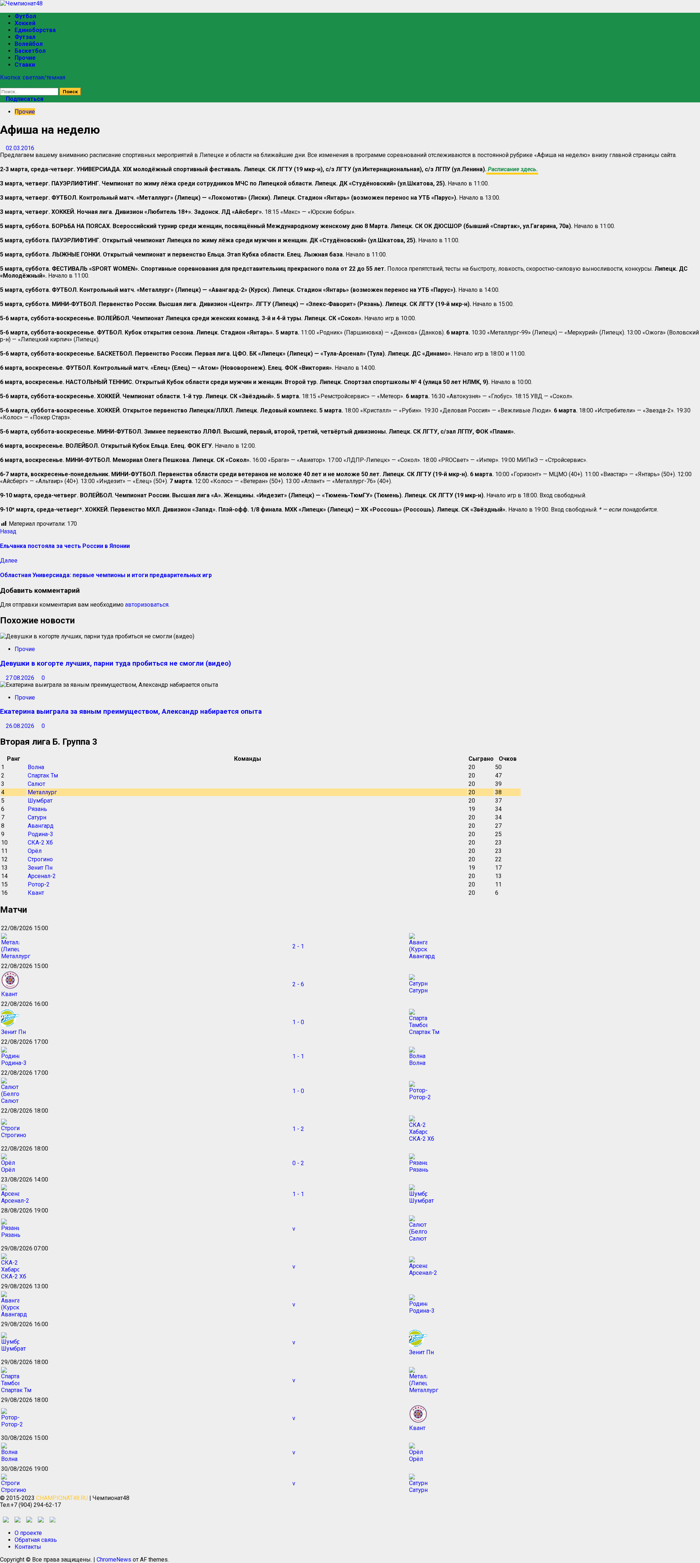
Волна (36, 767)
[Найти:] (30, 91)
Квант (36, 892)
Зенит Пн (40, 867)
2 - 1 (298, 946)
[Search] (2, 84)
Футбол (25, 16)
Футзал (25, 37)
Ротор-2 (39, 884)
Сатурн (37, 817)
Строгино (40, 859)
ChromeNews (114, 1559)
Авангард (41, 825)
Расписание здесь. (512, 169)
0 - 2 (298, 1163)
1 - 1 (298, 1056)
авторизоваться (146, 604)
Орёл (35, 850)
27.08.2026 (21, 677)
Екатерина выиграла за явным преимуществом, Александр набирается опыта (131, 712)
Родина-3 (40, 834)
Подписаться (23, 98)
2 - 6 (298, 984)
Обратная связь (36, 1539)
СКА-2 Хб (40, 842)
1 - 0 (298, 1022)
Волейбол (29, 43)
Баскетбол (30, 50)
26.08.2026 (21, 725)
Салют (36, 783)
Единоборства (35, 30)
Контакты (28, 1546)
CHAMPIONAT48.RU (62, 1498)
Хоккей (25, 23)
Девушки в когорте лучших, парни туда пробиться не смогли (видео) (115, 663)
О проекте (28, 1532)
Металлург (42, 792)
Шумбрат (40, 800)
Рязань (37, 809)
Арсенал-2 (42, 876)
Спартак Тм (43, 775)
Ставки (25, 64)
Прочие (25, 57)
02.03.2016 (20, 148)
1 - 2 (298, 1128)
